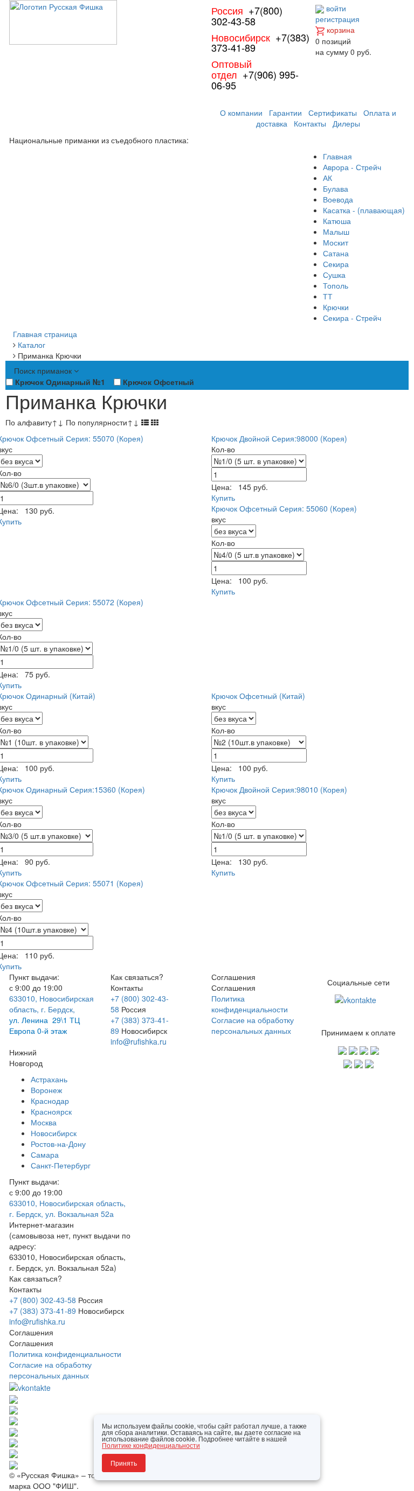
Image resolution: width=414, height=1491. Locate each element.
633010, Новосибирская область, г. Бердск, (51, 1003)
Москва (44, 1122)
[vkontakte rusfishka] (356, 998)
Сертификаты (332, 112)
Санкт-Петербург (61, 1165)
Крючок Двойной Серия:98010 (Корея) (279, 789)
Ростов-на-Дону (58, 1143)
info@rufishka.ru (139, 1041)
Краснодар (50, 1100)
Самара (45, 1154)
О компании (241, 112)
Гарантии (285, 112)
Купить (223, 497)
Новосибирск (54, 1133)
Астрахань (49, 1079)
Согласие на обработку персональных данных (252, 1025)
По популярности (102, 422)
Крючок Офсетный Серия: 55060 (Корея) (284, 508)
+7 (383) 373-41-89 (42, 1310)
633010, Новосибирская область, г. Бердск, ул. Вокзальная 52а (67, 1208)
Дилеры (346, 123)
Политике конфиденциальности (151, 1445)
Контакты (310, 123)
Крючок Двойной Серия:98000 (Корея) (279, 438)
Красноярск (51, 1111)
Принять (124, 1462)
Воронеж (46, 1089)
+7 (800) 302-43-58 (42, 1299)
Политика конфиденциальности (249, 1003)
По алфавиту (34, 422)
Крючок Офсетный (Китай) (258, 695)
